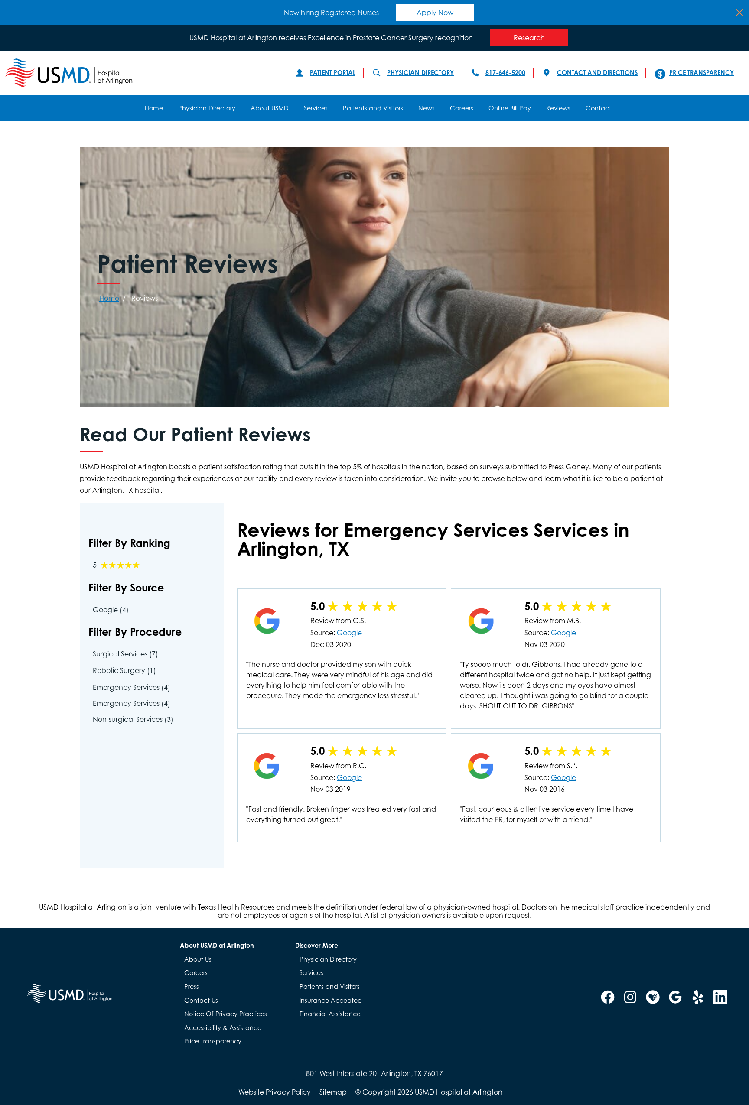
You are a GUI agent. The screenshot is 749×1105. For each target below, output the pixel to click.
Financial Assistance (330, 1013)
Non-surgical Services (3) (133, 719)
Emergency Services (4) (131, 687)
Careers (461, 108)
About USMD (270, 108)
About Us (198, 959)
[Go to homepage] (141, 73)
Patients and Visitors (373, 108)
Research (529, 37)
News (426, 108)
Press (191, 986)
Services (316, 108)
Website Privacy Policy (274, 1092)
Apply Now (435, 12)
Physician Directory (420, 72)
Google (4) (111, 609)
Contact (598, 108)
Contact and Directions (597, 72)
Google (349, 632)
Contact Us (201, 1000)
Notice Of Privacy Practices (225, 1013)
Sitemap (333, 1092)
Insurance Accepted (331, 1000)
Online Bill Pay (509, 108)
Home (154, 108)
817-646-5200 (505, 72)
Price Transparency (701, 72)
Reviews (558, 108)
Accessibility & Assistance (222, 1027)
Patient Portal (332, 72)
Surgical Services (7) (125, 654)
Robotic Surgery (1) (124, 670)
